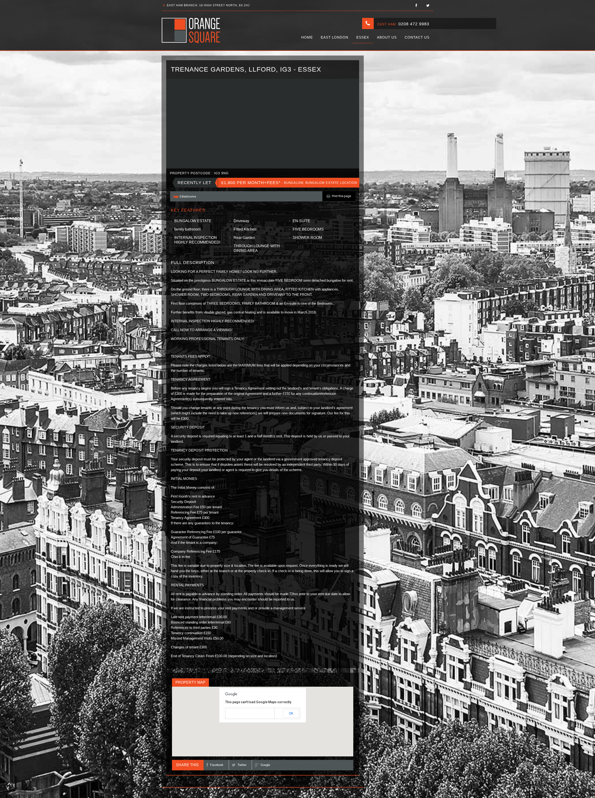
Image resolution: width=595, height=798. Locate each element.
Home (307, 37)
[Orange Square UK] (191, 30)
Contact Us (417, 37)
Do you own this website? (243, 713)
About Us (387, 37)
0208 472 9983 (413, 24)
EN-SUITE (301, 221)
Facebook (216, 765)
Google (265, 765)
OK (291, 713)
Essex (362, 37)
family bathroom (187, 229)
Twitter (242, 765)
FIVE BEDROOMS (308, 229)
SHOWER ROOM (307, 238)
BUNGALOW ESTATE (193, 221)
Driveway (241, 221)
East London (334, 37)
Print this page (341, 196)
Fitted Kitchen (245, 229)
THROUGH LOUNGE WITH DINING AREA (257, 248)
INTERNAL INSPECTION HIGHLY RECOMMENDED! (197, 240)
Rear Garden (244, 238)
